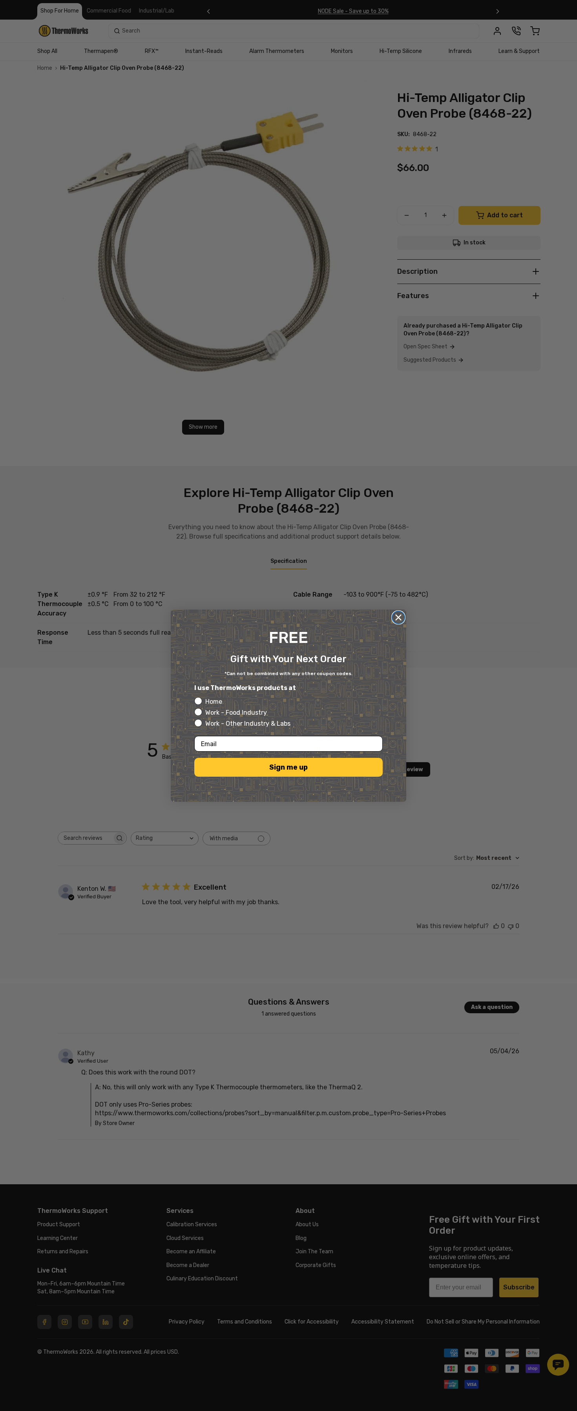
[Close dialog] (398, 617)
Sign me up (288, 767)
